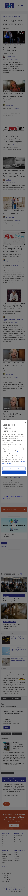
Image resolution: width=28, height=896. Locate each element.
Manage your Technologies (14, 468)
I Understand (14, 472)
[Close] (25, 422)
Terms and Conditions (14, 452)
